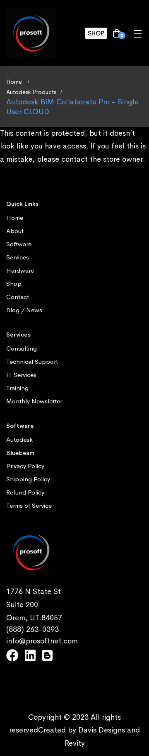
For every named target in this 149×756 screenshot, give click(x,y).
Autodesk (19, 439)
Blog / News (24, 310)
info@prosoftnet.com (42, 640)
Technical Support (32, 361)
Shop (96, 33)
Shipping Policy (28, 479)
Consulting (21, 348)
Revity (75, 743)
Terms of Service (29, 505)
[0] (116, 33)
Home (15, 81)
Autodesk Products (31, 92)
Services (17, 257)
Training (17, 388)
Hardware (20, 270)
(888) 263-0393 (32, 629)
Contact (17, 297)
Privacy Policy (25, 466)
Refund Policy (25, 492)
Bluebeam (20, 453)
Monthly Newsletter (34, 401)
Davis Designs (101, 730)
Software (18, 244)
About (15, 231)
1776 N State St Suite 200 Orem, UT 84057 (34, 604)
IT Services (21, 375)
